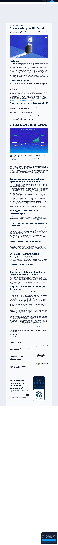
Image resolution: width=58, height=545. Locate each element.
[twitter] (13, 337)
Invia (27, 394)
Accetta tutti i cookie (49, 539)
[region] (49, 538)
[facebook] (11, 337)
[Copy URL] (18, 337)
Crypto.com (33, 313)
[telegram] (16, 337)
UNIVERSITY (4, 3)
